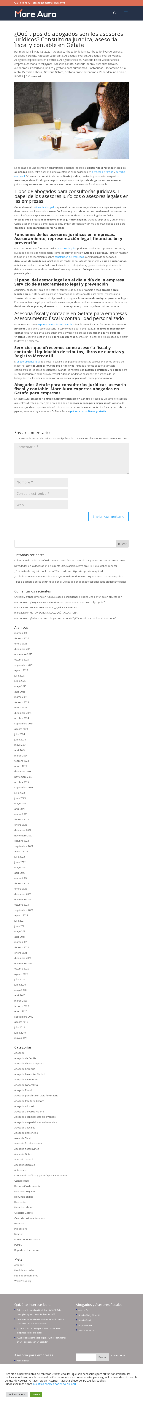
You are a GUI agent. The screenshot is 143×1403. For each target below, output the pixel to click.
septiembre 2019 (23, 1016)
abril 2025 (19, 691)
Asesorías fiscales (106, 64)
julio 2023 (19, 792)
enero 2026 (20, 643)
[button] (126, 15)
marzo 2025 (20, 697)
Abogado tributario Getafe (29, 1101)
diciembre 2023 (22, 771)
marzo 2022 (20, 878)
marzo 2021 (20, 942)
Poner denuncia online (112, 72)
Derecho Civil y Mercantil (89, 1315)
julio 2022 (19, 856)
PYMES (18, 76)
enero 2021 (20, 952)
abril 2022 (19, 872)
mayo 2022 (20, 867)
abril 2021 (19, 936)
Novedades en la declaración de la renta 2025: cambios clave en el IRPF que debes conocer (65, 565)
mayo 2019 (20, 1038)
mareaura (25, 51)
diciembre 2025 (22, 649)
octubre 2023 (21, 782)
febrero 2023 (21, 819)
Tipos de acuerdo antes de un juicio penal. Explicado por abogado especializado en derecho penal (70, 581)
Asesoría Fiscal (92, 60)
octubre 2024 (21, 718)
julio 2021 (19, 920)
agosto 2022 (21, 851)
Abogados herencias (26, 1132)
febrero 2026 (21, 638)
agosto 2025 (21, 670)
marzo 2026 (20, 633)
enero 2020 (20, 1011)
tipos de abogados (46, 207)
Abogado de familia (77, 51)
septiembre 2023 (23, 787)
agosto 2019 (21, 1022)
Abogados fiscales (70, 60)
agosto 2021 (21, 915)
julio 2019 (19, 1027)
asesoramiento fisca (28, 361)
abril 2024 (19, 750)
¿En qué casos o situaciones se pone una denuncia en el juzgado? (84, 596)
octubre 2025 (21, 659)
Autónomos (21, 68)
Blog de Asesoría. (85, 1325)
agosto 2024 (21, 729)
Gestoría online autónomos (81, 72)
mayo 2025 (20, 686)
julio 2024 (19, 734)
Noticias (18, 1234)
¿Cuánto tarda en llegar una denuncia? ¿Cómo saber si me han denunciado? (73, 618)
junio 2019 (20, 1032)
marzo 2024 (20, 755)
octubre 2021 (21, 904)
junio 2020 (20, 984)
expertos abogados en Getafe (54, 324)
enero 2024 (20, 766)
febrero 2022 (21, 883)
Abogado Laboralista (50, 55)
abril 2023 (19, 809)
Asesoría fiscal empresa (28, 1143)
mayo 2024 (20, 744)
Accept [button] (36, 1394)
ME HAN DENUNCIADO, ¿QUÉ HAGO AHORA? (54, 607)
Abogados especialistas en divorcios (36, 60)
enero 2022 (20, 888)
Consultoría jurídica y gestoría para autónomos (58, 68)
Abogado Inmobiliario (26, 1079)
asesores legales (67, 248)
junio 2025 (20, 680)
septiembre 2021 (23, 910)
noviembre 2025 (23, 654)
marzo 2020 (20, 1000)
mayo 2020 (20, 990)
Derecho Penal (84, 1320)
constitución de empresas (69, 256)
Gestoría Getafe (53, 72)
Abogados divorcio (75, 55)
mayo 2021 (20, 931)
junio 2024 (20, 739)
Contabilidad (95, 68)
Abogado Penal (23, 1090)
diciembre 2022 (22, 830)
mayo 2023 (20, 803)
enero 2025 (20, 707)
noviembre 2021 (23, 899)
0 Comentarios (35, 76)
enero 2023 (20, 824)
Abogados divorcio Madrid (104, 55)
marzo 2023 (20, 814)
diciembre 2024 (22, 713)
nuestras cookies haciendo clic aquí (54, 1384)
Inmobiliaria (21, 1228)
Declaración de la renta (27, 1186)
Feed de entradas (24, 1270)
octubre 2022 (21, 840)
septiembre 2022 (23, 846)
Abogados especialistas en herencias (35, 1122)
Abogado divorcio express (106, 51)
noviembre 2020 (23, 963)
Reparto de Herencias (26, 1250)
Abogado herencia (25, 55)
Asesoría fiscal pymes (39, 64)
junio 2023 (20, 798)
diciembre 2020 (22, 958)
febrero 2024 (21, 760)
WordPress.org (22, 1281)
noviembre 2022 (23, 835)
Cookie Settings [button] (16, 1394)
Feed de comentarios (26, 1275)
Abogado (58, 51)
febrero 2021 (21, 947)
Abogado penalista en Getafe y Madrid (36, 1095)
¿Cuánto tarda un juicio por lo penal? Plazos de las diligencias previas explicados (60, 571)
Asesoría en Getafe (86, 1330)
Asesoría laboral (84, 64)
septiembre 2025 (23, 665)
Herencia (19, 1223)
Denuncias (20, 1202)
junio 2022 (20, 862)
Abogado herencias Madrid (29, 1074)
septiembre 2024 (23, 723)
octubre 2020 (21, 968)
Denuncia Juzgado (24, 1191)
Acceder (18, 1265)
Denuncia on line (23, 1196)
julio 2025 (19, 675)
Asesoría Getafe (63, 64)
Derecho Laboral (32, 72)
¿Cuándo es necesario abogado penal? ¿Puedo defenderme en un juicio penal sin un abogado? (68, 576)
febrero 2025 (21, 702)
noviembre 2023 (23, 776)
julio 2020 (19, 979)
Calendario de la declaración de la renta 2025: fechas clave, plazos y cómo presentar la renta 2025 (69, 560)
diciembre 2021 (22, 894)
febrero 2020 (21, 1006)
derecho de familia (102, 172)
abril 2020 (19, 995)
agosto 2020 (21, 974)
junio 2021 (20, 926)
